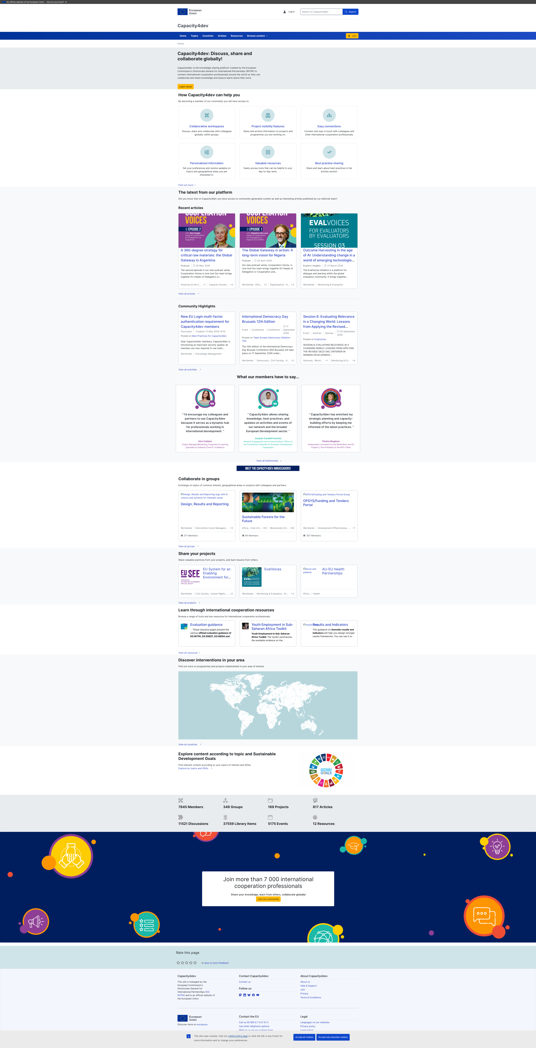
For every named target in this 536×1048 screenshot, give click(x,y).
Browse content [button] (256, 35)
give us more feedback (216, 962)
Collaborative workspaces (206, 126)
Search (352, 11)
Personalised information (206, 163)
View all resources (188, 652)
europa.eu (202, 1024)
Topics (194, 35)
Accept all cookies (304, 1037)
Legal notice (306, 1030)
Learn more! (185, 86)
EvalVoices (320, 339)
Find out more (186, 185)
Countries (208, 35)
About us (305, 981)
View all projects (187, 602)
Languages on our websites (314, 1022)
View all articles (187, 293)
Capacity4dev (193, 25)
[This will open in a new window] (190, 12)
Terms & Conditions (310, 997)
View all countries (188, 744)
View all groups (186, 546)
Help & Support (308, 985)
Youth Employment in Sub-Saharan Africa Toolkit (272, 627)
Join (354, 35)
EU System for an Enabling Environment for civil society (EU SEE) (217, 577)
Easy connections (329, 126)
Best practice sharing (329, 163)
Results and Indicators (330, 625)
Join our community (268, 899)
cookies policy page (238, 1036)
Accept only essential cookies (333, 1037)
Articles (222, 35)
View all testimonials (267, 460)
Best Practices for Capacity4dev (209, 335)
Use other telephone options (254, 1026)
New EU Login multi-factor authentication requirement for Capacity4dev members (205, 321)
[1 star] (178, 962)
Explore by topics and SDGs (193, 768)
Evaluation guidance (206, 625)
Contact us (245, 981)
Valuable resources (268, 163)
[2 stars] (180, 962)
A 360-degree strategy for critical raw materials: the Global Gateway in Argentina (206, 255)
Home (183, 35)
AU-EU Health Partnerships (333, 571)
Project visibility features (268, 126)
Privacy (304, 993)
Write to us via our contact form (256, 1030)
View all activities (188, 369)
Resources (237, 35)
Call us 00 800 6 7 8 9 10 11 (253, 1022)
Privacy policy (307, 1026)
